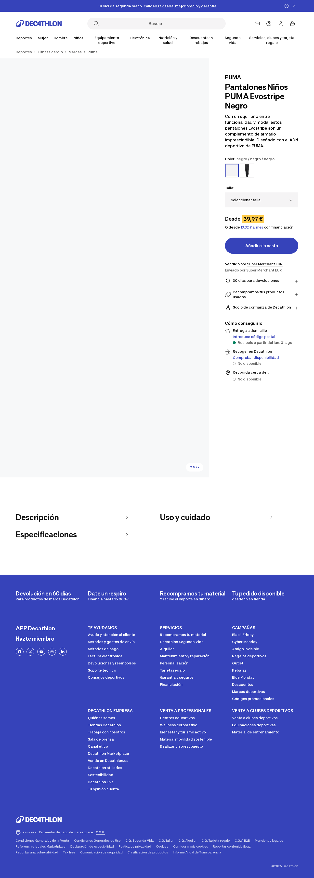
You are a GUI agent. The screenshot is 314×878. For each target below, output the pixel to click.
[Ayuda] (269, 23)
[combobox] (261, 199)
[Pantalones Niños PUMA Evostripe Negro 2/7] (52, 110)
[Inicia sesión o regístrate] (281, 23)
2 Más (194, 467)
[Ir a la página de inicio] (39, 23)
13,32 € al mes (252, 227)
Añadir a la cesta (261, 245)
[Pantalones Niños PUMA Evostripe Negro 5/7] (157, 425)
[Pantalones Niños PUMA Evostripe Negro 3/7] (104, 268)
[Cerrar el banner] (294, 6)
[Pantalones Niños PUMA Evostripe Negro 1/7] (157, 110)
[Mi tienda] (257, 23)
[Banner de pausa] (286, 6)
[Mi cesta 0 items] (292, 23)
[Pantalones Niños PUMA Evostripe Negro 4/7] (52, 425)
